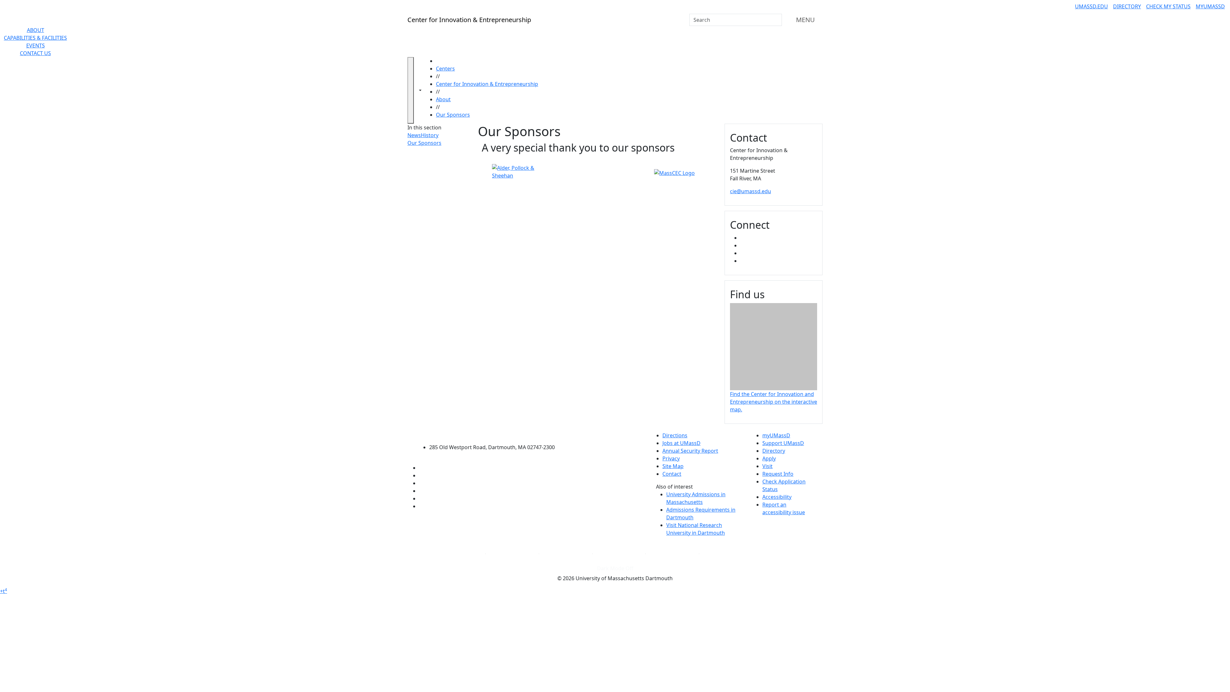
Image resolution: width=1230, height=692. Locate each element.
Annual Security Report (690, 450)
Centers (445, 68)
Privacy (671, 458)
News (414, 135)
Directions (674, 435)
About (35, 30)
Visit (767, 466)
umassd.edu (1091, 6)
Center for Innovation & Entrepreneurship (487, 83)
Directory (1127, 6)
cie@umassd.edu (750, 191)
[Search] (776, 20)
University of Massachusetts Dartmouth (495, 434)
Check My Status (1168, 6)
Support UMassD (783, 443)
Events (35, 45)
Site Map (673, 466)
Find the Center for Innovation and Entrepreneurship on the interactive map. (773, 402)
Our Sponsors (453, 114)
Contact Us (35, 53)
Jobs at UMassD (681, 443)
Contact (671, 473)
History (430, 135)
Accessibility (776, 496)
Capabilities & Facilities (35, 37)
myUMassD (1210, 6)
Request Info (777, 473)
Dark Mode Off (615, 568)
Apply (769, 458)
